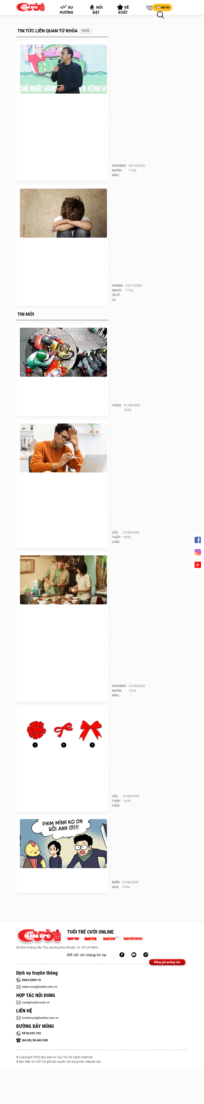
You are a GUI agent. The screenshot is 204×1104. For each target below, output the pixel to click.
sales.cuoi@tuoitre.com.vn (39, 987)
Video (116, 405)
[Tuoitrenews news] (133, 938)
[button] (148, 8)
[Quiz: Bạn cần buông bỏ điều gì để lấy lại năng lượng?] (63, 733)
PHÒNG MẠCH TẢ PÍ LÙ (117, 293)
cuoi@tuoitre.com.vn (36, 1002)
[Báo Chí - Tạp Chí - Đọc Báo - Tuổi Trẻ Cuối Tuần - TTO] (92, 938)
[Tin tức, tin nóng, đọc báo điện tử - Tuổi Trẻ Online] (74, 938)
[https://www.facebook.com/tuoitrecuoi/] (121, 954)
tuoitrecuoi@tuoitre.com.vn (40, 1018)
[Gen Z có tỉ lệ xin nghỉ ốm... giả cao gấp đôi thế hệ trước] (63, 448)
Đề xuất (123, 10)
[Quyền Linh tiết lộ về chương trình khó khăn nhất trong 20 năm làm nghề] (63, 69)
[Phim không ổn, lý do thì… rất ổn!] (63, 843)
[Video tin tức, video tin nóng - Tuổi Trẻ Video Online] (112, 938)
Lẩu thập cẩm (116, 537)
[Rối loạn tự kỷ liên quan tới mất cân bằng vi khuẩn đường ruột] (63, 213)
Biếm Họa (115, 884)
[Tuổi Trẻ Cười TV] (133, 954)
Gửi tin (165, 7)
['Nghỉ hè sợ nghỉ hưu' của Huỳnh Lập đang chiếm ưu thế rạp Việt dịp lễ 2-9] (63, 580)
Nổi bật (98, 10)
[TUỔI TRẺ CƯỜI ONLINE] (39, 937)
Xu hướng (66, 10)
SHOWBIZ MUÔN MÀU (119, 170)
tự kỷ (85, 30)
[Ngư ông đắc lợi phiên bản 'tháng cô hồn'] (63, 352)
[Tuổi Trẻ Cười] (145, 954)
